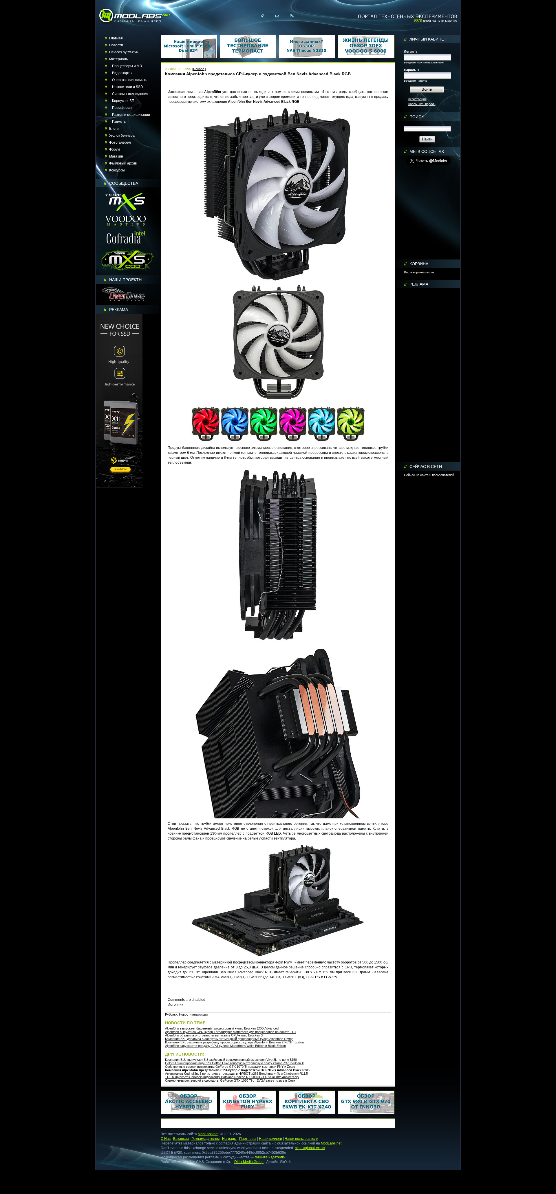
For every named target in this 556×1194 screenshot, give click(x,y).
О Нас (166, 1139)
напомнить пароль (422, 104)
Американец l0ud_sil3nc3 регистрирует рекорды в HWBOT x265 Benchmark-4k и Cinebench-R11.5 (236, 1073)
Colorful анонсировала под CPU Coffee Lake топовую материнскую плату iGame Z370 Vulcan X (234, 1063)
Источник (175, 1005)
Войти (427, 89)
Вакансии (181, 1139)
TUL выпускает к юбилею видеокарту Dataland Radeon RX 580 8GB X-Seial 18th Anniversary (232, 1077)
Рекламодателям (205, 1139)
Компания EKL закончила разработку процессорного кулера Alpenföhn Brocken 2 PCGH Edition (234, 1042)
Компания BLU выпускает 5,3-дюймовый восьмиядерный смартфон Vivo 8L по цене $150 (231, 1059)
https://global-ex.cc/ (310, 1148)
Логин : (410, 51)
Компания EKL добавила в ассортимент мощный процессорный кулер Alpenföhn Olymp (229, 1039)
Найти (427, 139)
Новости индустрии (193, 1014)
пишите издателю (270, 1157)
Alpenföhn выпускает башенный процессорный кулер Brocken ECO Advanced (222, 1028)
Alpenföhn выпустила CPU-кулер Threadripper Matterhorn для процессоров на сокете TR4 (230, 1032)
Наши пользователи (301, 1139)
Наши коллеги (270, 1139)
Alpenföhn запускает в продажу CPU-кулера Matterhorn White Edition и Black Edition (225, 1045)
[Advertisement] (428, 375)
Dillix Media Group (249, 1162)
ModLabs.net (208, 1134)
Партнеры (247, 1139)
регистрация (417, 99)
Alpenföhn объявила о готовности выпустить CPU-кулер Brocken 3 (214, 1035)
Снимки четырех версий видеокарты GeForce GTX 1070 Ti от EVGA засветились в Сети (230, 1080)
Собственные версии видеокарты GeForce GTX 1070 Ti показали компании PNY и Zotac (230, 1066)
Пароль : (411, 70)
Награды (229, 1139)
